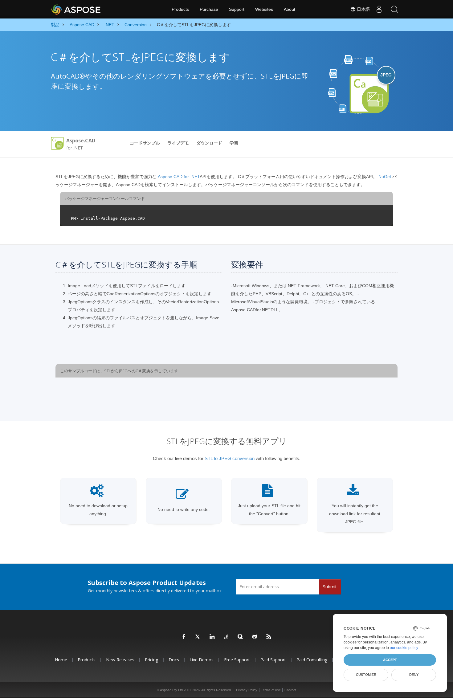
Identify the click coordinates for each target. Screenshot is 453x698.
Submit (330, 587)
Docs (174, 660)
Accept (390, 660)
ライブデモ (178, 143)
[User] (379, 9)
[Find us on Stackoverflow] (226, 637)
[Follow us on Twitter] (198, 637)
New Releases (120, 660)
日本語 (363, 9)
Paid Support (273, 660)
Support (236, 9)
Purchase (209, 9)
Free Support (237, 660)
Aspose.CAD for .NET (178, 176)
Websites (264, 9)
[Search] (394, 9)
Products (180, 9)
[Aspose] (76, 9)
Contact (290, 690)
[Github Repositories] (255, 637)
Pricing (151, 660)
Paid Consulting (311, 660)
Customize (366, 674)
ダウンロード (209, 143)
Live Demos (202, 660)
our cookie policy (404, 648)
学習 (234, 143)
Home (61, 660)
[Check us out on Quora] (241, 637)
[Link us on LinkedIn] (212, 637)
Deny (413, 674)
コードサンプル (145, 143)
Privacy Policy (246, 690)
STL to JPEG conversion (230, 458)
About (289, 9)
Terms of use (271, 690)
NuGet (385, 176)
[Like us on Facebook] (184, 637)
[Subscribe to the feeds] (269, 637)
